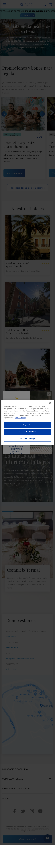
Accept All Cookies (27, 432)
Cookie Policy (20, 418)
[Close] (50, 403)
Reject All (27, 425)
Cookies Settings (27, 439)
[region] (27, 422)
